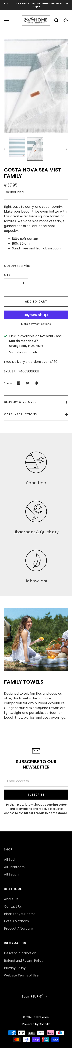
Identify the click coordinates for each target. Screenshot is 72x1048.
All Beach (11, 874)
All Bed (9, 859)
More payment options (36, 324)
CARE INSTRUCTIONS (20, 414)
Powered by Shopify (36, 1024)
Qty (7, 275)
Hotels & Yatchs (16, 921)
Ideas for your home (20, 914)
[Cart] (65, 20)
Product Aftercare (18, 928)
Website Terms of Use (21, 975)
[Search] (56, 20)
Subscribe (35, 795)
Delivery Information (20, 953)
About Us (11, 899)
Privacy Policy (15, 968)
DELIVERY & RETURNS (20, 402)
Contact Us (13, 906)
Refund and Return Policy (23, 960)
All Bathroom (14, 867)
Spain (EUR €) (33, 996)
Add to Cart (36, 302)
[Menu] (6, 20)
